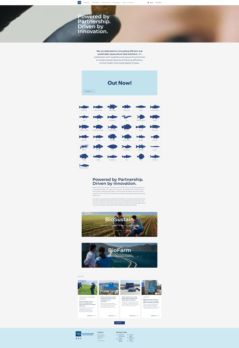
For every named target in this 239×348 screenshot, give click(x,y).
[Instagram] (78, 338)
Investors (131, 2)
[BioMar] (79, 2)
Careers (124, 2)
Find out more (118, 230)
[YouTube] (80, 338)
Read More (88, 91)
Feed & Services (105, 2)
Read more (90, 315)
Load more (118, 322)
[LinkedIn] (76, 338)
